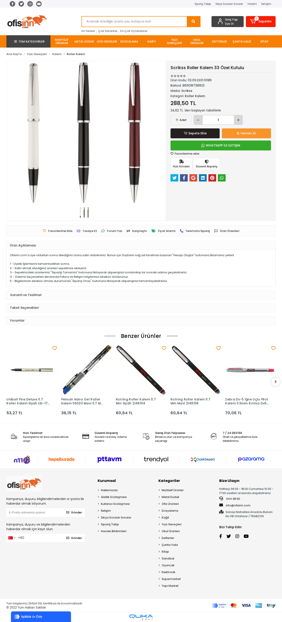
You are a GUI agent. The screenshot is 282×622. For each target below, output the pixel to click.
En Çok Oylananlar (133, 31)
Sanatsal (168, 558)
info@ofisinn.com (238, 505)
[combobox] (12, 538)
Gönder (76, 512)
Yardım (252, 4)
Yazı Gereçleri (172, 524)
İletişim (266, 4)
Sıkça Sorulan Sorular (229, 4)
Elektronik (168, 572)
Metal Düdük (170, 497)
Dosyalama (170, 511)
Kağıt (165, 517)
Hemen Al (248, 133)
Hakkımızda (109, 490)
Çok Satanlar (107, 31)
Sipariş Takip (203, 4)
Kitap (165, 552)
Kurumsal (107, 480)
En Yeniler (88, 31)
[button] (261, 21)
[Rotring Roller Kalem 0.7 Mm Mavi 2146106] (196, 370)
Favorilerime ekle (186, 154)
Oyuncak (168, 565)
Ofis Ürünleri (170, 504)
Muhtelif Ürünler (173, 490)
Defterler (168, 538)
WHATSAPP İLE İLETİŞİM (223, 145)
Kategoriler (169, 480)
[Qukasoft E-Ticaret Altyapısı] (141, 617)
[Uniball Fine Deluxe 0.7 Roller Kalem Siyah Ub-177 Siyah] (31, 370)
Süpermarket (171, 579)
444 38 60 (232, 499)
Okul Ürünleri (171, 531)
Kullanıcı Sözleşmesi (115, 504)
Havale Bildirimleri (113, 531)
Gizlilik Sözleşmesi (114, 497)
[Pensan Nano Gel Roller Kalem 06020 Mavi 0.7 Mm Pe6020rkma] (86, 370)
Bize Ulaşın (229, 480)
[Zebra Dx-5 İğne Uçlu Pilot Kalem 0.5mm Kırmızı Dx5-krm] (250, 370)
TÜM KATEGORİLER (32, 41)
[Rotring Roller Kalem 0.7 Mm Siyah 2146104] (141, 370)
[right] (276, 382)
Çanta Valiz (170, 545)
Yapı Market (170, 586)
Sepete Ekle (197, 133)
